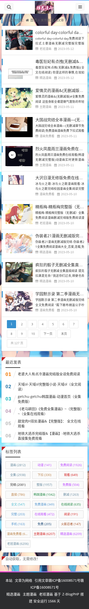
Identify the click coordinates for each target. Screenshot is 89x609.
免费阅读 (71, 465)
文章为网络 (23, 580)
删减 (50, 20)
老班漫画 (45, 49)
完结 (18, 485)
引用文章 (41, 580)
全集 (18, 475)
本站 (8, 580)
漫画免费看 (47, 136)
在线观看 (44, 514)
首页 (33, 20)
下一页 (48, 334)
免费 (44, 524)
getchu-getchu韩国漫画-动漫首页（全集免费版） (49, 399)
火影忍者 (71, 524)
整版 (44, 485)
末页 (64, 334)
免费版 (71, 485)
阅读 (71, 514)
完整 (18, 514)
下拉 (44, 475)
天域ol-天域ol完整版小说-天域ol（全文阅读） (49, 386)
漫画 (18, 465)
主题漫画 (45, 107)
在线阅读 (71, 504)
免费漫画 (44, 504)
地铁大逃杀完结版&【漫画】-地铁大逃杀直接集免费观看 (49, 436)
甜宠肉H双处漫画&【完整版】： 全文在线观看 (49, 423)
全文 (18, 504)
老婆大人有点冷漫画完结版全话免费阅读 (49, 373)
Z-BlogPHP (70, 594)
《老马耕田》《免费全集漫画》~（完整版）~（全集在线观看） (50, 411)
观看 (71, 475)
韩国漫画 (44, 494)
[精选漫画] (44, 7)
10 (33, 334)
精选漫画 (45, 78)
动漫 (44, 465)
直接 (18, 494)
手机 (18, 524)
